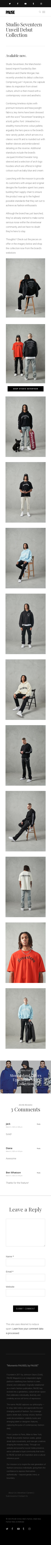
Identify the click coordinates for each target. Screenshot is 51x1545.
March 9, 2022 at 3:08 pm (14, 1127)
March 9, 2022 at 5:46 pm (14, 1176)
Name (10, 1256)
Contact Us (23, 1496)
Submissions (11, 1496)
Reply (38, 1124)
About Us (11, 1493)
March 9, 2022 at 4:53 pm (14, 1151)
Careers (30, 1493)
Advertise (21, 1493)
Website (10, 1286)
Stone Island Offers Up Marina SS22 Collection (25, 1077)
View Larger (26, 424)
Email (9, 1271)
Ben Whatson (13, 1172)
